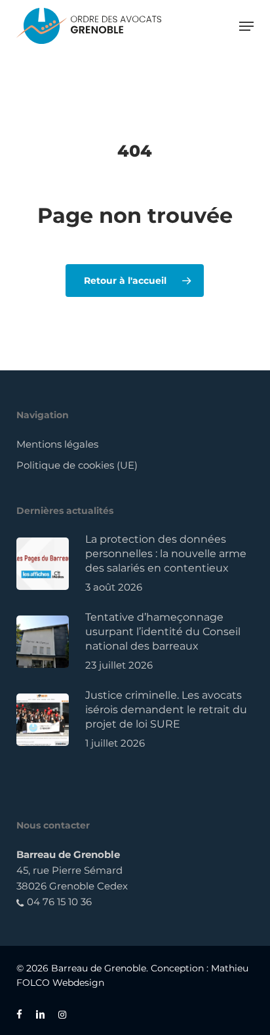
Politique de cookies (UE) (77, 465)
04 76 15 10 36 (58, 901)
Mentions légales (57, 444)
